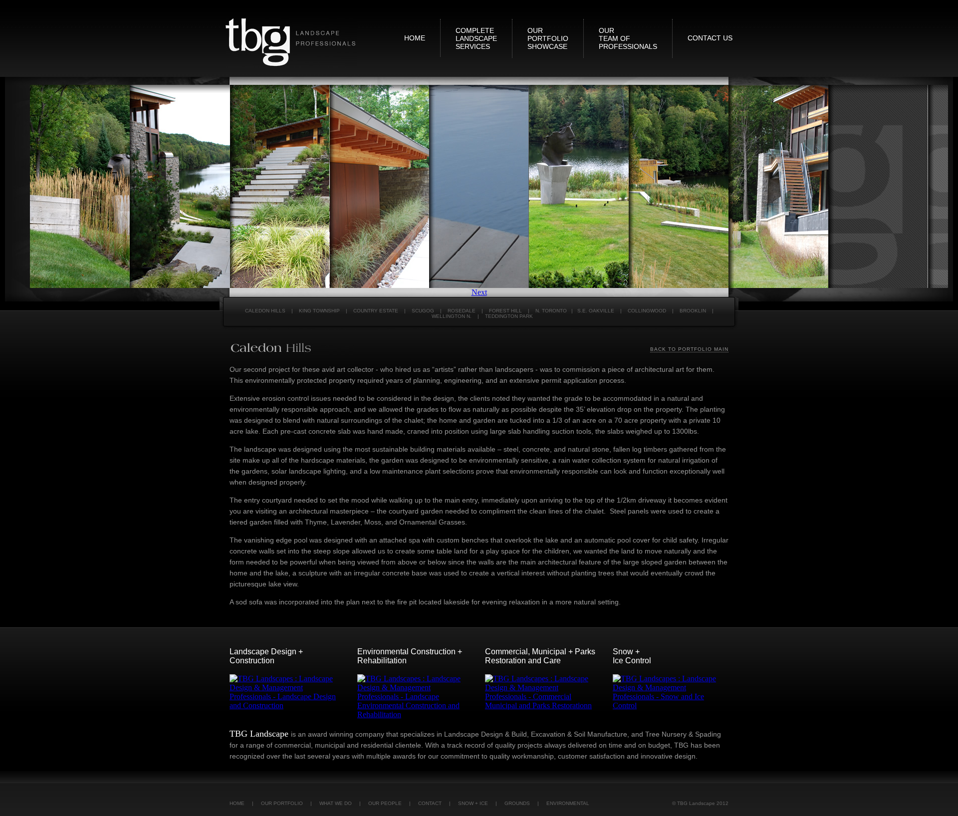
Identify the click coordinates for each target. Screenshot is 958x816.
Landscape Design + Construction (266, 656)
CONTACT (430, 803)
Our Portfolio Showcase (547, 38)
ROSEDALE (462, 310)
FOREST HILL (505, 310)
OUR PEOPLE (385, 803)
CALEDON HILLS (265, 310)
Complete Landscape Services (476, 38)
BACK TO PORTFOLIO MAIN (689, 349)
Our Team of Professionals (628, 38)
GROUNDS (517, 803)
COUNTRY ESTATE (375, 310)
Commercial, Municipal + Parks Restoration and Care (540, 656)
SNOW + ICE (473, 803)
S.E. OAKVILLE (595, 310)
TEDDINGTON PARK (509, 316)
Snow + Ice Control (632, 656)
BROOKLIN (693, 310)
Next (479, 292)
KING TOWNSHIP (319, 310)
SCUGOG (423, 310)
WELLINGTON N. (452, 316)
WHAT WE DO (335, 803)
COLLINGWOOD (647, 310)
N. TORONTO (551, 310)
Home (414, 38)
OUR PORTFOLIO (282, 803)
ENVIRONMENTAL (567, 803)
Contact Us (710, 38)
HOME (238, 803)
